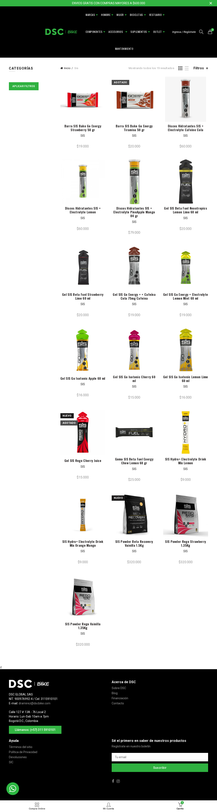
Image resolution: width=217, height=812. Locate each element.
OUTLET (157, 31)
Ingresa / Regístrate (184, 31)
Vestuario (155, 15)
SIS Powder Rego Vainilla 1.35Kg (82, 626)
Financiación (120, 698)
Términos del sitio (20, 747)
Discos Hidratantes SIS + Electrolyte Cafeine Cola (185, 128)
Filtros (198, 68)
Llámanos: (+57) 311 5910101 (35, 729)
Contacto (118, 703)
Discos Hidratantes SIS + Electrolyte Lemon (83, 210)
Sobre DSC (119, 688)
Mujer (120, 15)
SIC (11, 762)
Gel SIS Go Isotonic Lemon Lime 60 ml (185, 378)
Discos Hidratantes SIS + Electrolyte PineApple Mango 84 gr (134, 212)
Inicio (67, 68)
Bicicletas (136, 15)
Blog (115, 693)
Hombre (105, 15)
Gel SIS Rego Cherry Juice (83, 460)
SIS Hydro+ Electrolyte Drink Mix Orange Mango (82, 543)
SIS (83, 135)
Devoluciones (18, 757)
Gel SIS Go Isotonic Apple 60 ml (82, 378)
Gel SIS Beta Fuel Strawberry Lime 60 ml (82, 296)
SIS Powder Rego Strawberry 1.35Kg (185, 543)
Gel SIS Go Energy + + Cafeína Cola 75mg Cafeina (134, 296)
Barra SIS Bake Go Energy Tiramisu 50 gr (134, 128)
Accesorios (116, 31)
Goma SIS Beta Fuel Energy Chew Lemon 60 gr (134, 461)
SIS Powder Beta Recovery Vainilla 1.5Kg (134, 543)
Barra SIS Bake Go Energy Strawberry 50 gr (82, 128)
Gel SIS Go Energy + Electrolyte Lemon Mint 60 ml (185, 296)
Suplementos (139, 31)
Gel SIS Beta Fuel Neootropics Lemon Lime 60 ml (185, 210)
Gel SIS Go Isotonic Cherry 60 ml (134, 378)
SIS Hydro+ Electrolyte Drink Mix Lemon (185, 461)
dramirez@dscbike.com (34, 703)
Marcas (90, 15)
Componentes (94, 31)
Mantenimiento (124, 48)
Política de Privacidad (23, 752)
